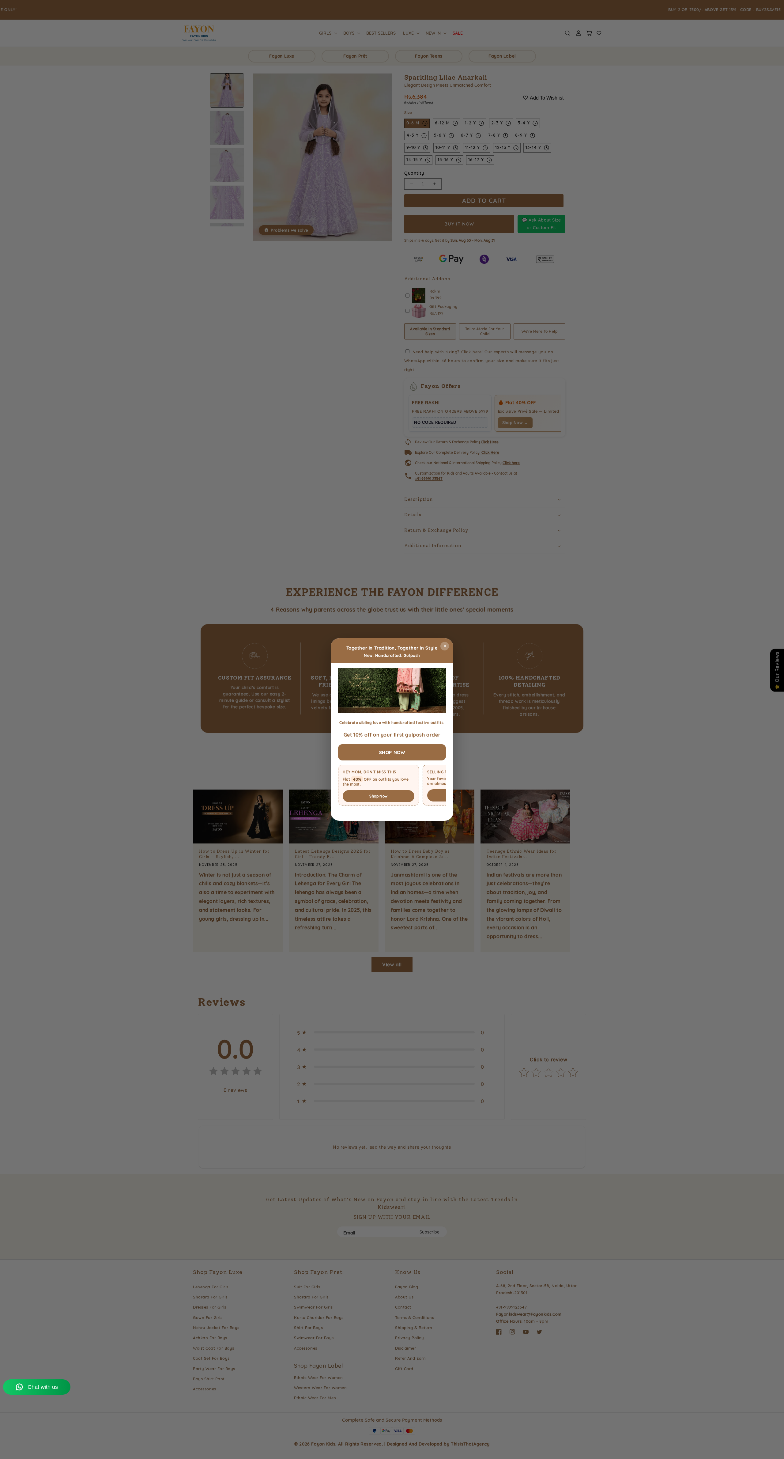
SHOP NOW (392, 752)
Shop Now (378, 796)
